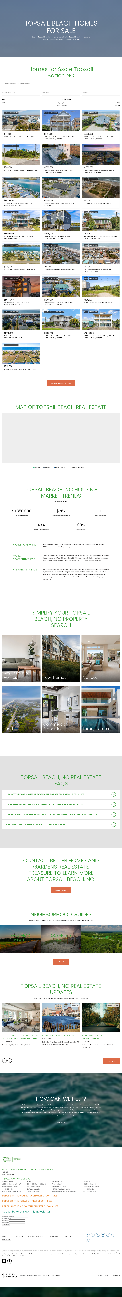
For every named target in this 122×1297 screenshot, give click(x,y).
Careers (68, 1236)
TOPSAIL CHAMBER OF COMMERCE (35, 1201)
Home (4, 1236)
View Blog (111, 1061)
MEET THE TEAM (17, 1236)
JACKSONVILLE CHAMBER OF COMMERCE (38, 1206)
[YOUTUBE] (103, 1235)
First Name (5, 1220)
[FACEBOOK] (87, 1235)
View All (61, 961)
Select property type (8, 92)
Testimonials (54, 1236)
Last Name (5, 1222)
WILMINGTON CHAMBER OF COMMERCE (38, 1196)
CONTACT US (6, 1239)
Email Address (7, 1218)
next (9, 1060)
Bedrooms (85, 92)
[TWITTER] (108, 1235)
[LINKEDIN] (98, 1235)
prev (4, 1060)
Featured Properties (36, 1236)
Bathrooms (45, 92)
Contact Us (61, 1122)
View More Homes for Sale (61, 383)
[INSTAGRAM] (93, 1235)
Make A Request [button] (61, 890)
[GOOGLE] (113, 1235)
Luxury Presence (53, 1275)
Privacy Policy (114, 1275)
